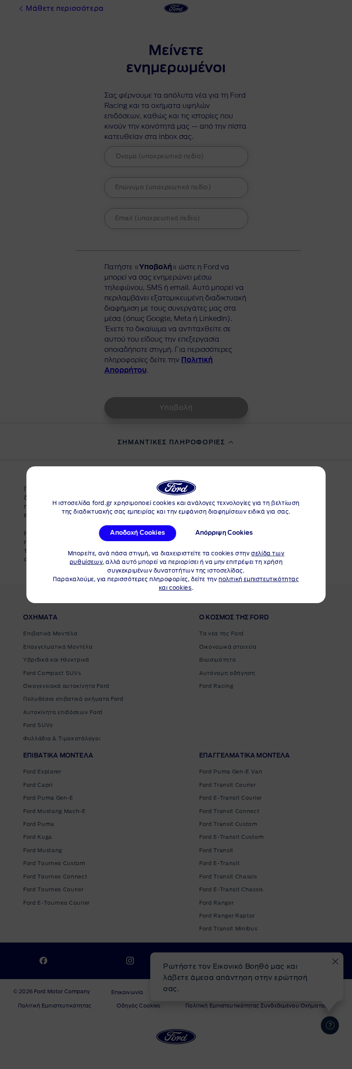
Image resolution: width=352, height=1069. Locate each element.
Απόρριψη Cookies (224, 533)
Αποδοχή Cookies (137, 533)
